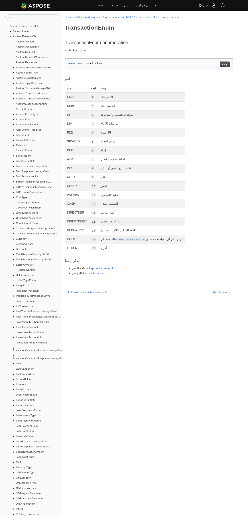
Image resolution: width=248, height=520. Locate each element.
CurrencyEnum (24, 244)
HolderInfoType (25, 275)
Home (68, 17)
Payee (19, 508)
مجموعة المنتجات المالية (87, 17)
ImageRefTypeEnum (27, 290)
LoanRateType (24, 436)
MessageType (24, 467)
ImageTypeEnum (25, 301)
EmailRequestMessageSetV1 (32, 254)
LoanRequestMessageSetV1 (32, 441)
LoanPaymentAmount (28, 420)
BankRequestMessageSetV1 (32, 166)
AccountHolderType (27, 114)
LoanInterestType (26, 415)
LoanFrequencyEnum (28, 410)
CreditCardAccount (27, 212)
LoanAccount (23, 389)
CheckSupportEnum (27, 202)
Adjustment (22, 135)
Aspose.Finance (22, 31)
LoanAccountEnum (27, 394)
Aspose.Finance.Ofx (24, 36)
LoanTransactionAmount (30, 451)
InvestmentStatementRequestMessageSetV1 (39, 350)
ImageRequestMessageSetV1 (33, 295)
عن (156, 5)
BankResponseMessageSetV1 (33, 171)
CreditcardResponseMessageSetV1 (36, 233)
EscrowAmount (24, 264)
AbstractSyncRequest (28, 77)
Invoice (20, 363)
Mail (18, 462)
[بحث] (222, 5)
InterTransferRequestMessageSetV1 (37, 311)
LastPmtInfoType (25, 373)
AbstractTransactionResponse (33, 98)
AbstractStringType (27, 72)
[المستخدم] (213, 5)
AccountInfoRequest (27, 124)
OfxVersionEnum (25, 503)
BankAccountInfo (25, 160)
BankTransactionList (27, 176)
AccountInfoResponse (28, 129)
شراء (115, 5)
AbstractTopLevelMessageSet (33, 88)
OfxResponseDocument (29, 498)
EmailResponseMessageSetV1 (33, 259)
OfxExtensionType (26, 488)
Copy (224, 64)
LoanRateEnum (25, 431)
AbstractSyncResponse (29, 83)
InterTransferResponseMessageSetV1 (38, 316)
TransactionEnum (169, 17)
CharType (21, 197)
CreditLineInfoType (27, 223)
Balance (20, 145)
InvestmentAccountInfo (29, 337)
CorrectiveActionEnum (28, 207)
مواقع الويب (142, 5)
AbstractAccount (25, 41)
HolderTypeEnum (26, 280)
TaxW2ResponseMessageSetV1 (89, 291)
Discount (21, 249)
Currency (21, 238)
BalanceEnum (24, 150)
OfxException (23, 477)
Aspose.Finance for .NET (24, 25)
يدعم (126, 5)
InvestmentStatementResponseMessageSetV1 (40, 358)
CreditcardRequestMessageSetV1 (35, 228)
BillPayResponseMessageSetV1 (34, 186)
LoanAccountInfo (25, 399)
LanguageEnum (25, 368)
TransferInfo (220, 291)
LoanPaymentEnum (27, 425)
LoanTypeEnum (25, 457)
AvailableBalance (26, 140)
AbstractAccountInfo (27, 46)
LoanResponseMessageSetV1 (33, 446)
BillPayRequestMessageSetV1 (33, 181)
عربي (205, 5)
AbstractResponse (26, 62)
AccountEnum (24, 109)
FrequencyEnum (25, 270)
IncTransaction (24, 306)
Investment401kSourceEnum (32, 321)
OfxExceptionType (26, 483)
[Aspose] (35, 5)
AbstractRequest (25, 51)
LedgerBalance (24, 379)
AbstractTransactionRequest (32, 93)
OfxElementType (25, 472)
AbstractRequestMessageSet (32, 57)
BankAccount (23, 155)
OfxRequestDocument (28, 493)
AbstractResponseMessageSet (33, 67)
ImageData (22, 285)
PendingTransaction (27, 514)
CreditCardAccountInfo (29, 218)
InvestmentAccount (27, 326)
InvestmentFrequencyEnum (32, 342)
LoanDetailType (25, 405)
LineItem (21, 384)
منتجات (102, 5)
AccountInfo (23, 119)
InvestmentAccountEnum (30, 332)
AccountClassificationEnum (31, 103)
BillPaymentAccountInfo (29, 192)
